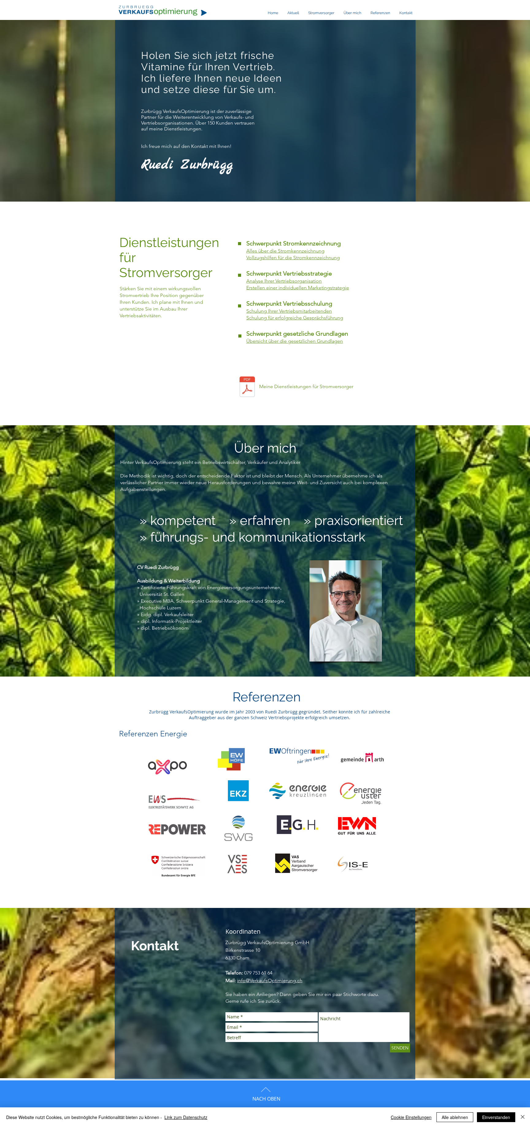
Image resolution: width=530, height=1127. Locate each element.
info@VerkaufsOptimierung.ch (269, 980)
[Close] (522, 1117)
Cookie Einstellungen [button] (411, 1117)
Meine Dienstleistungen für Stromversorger (306, 386)
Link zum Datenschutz (185, 1117)
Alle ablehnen (455, 1117)
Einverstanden (496, 1117)
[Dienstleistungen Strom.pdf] (247, 387)
